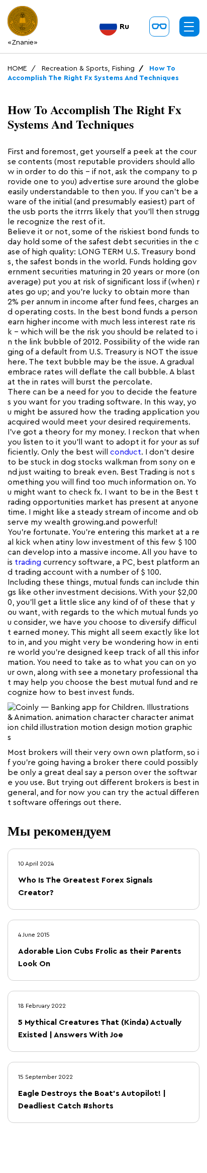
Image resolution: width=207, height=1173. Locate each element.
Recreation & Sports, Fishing (88, 68)
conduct (125, 452)
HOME (17, 68)
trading (28, 562)
